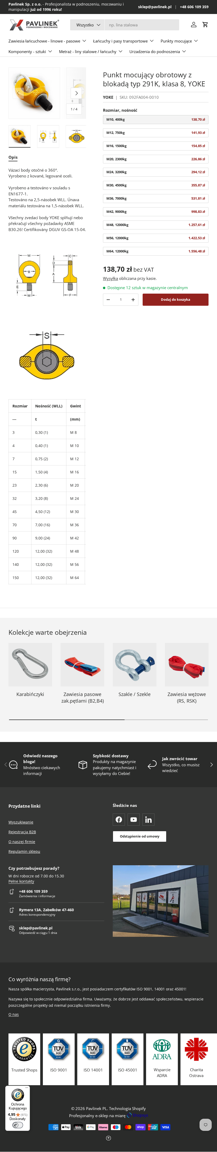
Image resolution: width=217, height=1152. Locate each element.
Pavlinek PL (96, 1108)
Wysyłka (110, 278)
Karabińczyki (30, 694)
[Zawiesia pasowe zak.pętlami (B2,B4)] (82, 665)
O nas (13, 1014)
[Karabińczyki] (30, 665)
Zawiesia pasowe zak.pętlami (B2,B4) (82, 697)
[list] (47, 93)
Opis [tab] (12, 157)
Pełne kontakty (21, 881)
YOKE (108, 97)
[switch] (17, 1125)
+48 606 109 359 (194, 6)
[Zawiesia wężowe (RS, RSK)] (187, 665)
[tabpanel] (47, 375)
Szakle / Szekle (135, 694)
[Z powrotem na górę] (108, 1139)
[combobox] (124, 24)
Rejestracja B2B (22, 831)
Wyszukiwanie (20, 822)
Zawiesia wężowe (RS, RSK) (187, 697)
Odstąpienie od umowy (139, 836)
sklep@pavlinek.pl (154, 6)
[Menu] (27, 1089)
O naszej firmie (21, 841)
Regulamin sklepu (24, 851)
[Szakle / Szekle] (134, 665)
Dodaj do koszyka (175, 299)
